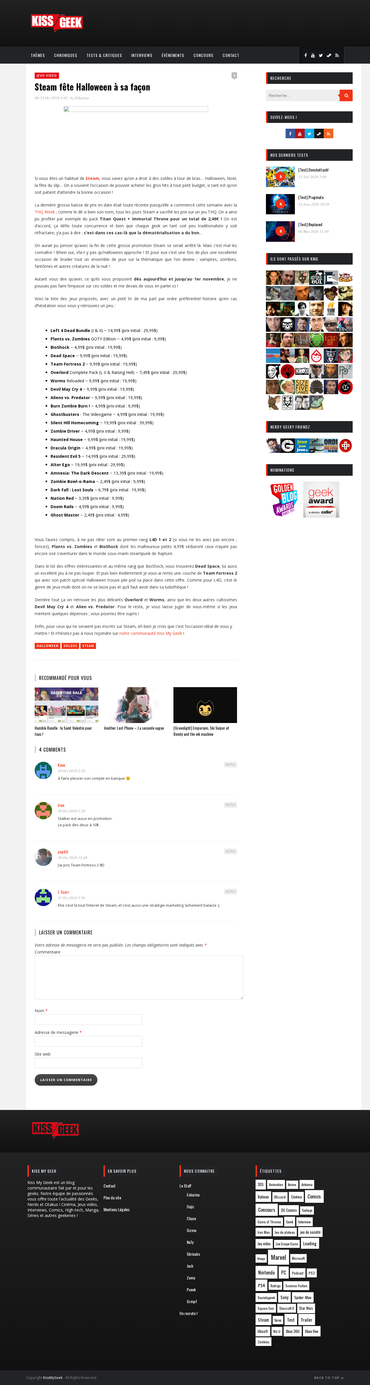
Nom (41, 1010)
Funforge (307, 1210)
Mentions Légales (116, 1209)
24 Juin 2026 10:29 (313, 204)
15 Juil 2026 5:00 (312, 176)
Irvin (61, 805)
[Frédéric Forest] (316, 314)
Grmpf (192, 1301)
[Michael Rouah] (316, 361)
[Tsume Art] (287, 408)
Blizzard (280, 1197)
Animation (276, 1184)
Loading (310, 1243)
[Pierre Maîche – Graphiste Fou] (273, 451)
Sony (284, 1297)
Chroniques (65, 55)
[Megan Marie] (302, 361)
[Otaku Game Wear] (345, 451)
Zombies (263, 1341)
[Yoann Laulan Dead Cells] (345, 330)
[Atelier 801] (316, 283)
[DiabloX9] (316, 299)
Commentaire (47, 952)
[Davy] (302, 299)
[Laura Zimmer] (273, 345)
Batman (263, 1197)
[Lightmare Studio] (316, 345)
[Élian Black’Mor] (345, 299)
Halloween (47, 646)
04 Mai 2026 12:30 (313, 231)
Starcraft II (286, 1308)
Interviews (141, 55)
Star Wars (306, 1308)
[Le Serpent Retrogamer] (316, 451)
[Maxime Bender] (287, 361)
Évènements (173, 55)
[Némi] (273, 377)
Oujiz (190, 1206)
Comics (314, 1196)
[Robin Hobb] (273, 392)
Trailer (306, 1319)
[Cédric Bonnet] (287, 299)
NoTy (190, 1242)
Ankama (306, 1184)
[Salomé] (287, 392)
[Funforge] (331, 314)
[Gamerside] (287, 451)
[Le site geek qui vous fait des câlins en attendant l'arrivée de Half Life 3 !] (56, 31)
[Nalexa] (345, 361)
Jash (190, 1266)
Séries (278, 1320)
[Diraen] (331, 299)
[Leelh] (302, 345)
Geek (289, 1221)
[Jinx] (287, 330)
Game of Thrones (269, 1222)
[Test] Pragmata (310, 197)
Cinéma (296, 1197)
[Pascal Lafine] (316, 377)
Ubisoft (263, 1331)
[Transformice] (273, 408)
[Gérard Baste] (345, 314)
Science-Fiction (296, 1285)
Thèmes (38, 55)
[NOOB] (302, 377)
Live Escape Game (287, 1244)
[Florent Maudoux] (287, 314)
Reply (231, 765)
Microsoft (298, 1258)
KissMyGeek (52, 1377)
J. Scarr (63, 892)
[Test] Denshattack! (313, 170)
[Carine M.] (273, 299)
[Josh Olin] (316, 330)
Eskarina (82, 97)
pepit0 (63, 852)
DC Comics (289, 1210)
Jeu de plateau (285, 1232)
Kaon (61, 765)
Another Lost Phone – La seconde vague (134, 728)
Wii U (276, 1331)
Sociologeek (266, 1297)
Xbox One (311, 1331)
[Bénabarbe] (331, 283)
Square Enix (266, 1308)
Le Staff (185, 1186)
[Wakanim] (302, 408)
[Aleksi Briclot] (273, 283)
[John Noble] (302, 330)
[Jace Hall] (273, 330)
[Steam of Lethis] (316, 392)
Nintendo (266, 1272)
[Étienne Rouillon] (273, 314)
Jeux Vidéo (47, 75)
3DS (261, 1184)
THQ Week (45, 212)
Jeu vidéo (264, 1243)
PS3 (312, 1272)
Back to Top (327, 1377)
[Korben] (331, 330)
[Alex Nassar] (287, 283)
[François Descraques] (302, 314)
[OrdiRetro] (331, 451)
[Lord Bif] (331, 345)
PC (283, 1272)
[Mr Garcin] (331, 361)
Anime (292, 1184)
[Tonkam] (345, 392)
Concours (203, 55)
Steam (88, 646)
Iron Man (264, 1232)
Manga (261, 1258)
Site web (43, 1054)
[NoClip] (287, 377)
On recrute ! (188, 1313)
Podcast (298, 1273)
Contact (231, 55)
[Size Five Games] (302, 392)
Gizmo (191, 1230)
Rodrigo (275, 1285)
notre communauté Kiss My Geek (150, 633)
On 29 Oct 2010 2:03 (52, 97)
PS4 (261, 1285)
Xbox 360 (292, 1331)
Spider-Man (302, 1297)
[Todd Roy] (331, 392)
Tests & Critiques (104, 55)
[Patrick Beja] (331, 377)
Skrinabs (193, 1254)
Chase (191, 1218)
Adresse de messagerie (58, 1032)
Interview (304, 1221)
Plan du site (112, 1197)
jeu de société (310, 1232)
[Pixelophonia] (345, 377)
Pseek (191, 1289)
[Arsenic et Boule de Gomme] (302, 283)
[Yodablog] (316, 408)
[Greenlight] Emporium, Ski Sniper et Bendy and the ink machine (201, 731)
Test (291, 1319)
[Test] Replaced (310, 224)
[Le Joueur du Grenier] (287, 345)
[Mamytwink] (345, 345)
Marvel (278, 1257)
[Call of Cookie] (345, 283)
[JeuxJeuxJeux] (302, 451)
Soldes (70, 646)
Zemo (191, 1278)
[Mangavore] (273, 361)
